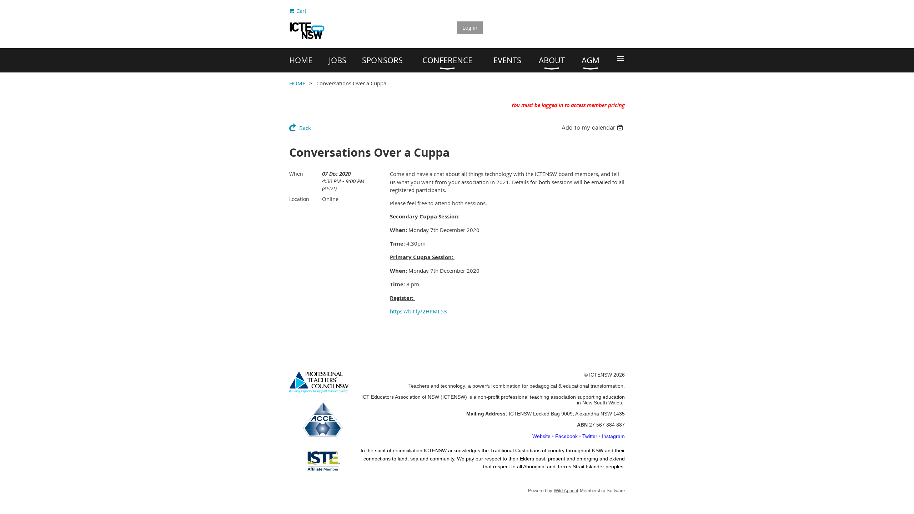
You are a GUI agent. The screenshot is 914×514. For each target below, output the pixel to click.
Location (299, 199)
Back (305, 127)
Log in (469, 27)
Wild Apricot (566, 490)
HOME (297, 83)
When (296, 173)
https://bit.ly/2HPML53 (418, 311)
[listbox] (593, 127)
